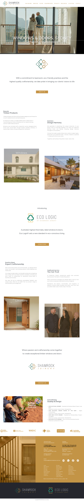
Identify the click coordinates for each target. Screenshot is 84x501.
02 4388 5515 (47, 454)
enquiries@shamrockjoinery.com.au (52, 460)
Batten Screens (71, 474)
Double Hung (58, 469)
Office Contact (48, 453)
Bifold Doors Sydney (72, 470)
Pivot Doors (70, 471)
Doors (41, 3)
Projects (56, 3)
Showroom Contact (67, 453)
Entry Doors (70, 466)
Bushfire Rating (47, 471)
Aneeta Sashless (59, 471)
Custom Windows (59, 476)
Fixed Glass (58, 475)
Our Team (46, 470)
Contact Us (46, 475)
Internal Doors (71, 472)
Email (45, 458)
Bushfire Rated (49, 3)
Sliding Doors (70, 469)
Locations (71, 3)
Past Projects (46, 472)
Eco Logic (45, 469)
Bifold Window (59, 466)
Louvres (57, 470)
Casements (58, 472)
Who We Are (28, 3)
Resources (64, 3)
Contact (78, 3)
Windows (35, 3)
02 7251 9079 (65, 454)
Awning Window (59, 474)
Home (45, 465)
